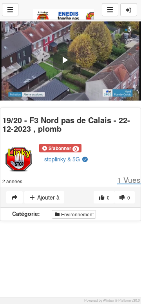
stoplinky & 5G (62, 159)
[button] (60, 148)
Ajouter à (48, 197)
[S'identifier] (128, 9)
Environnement (77, 214)
